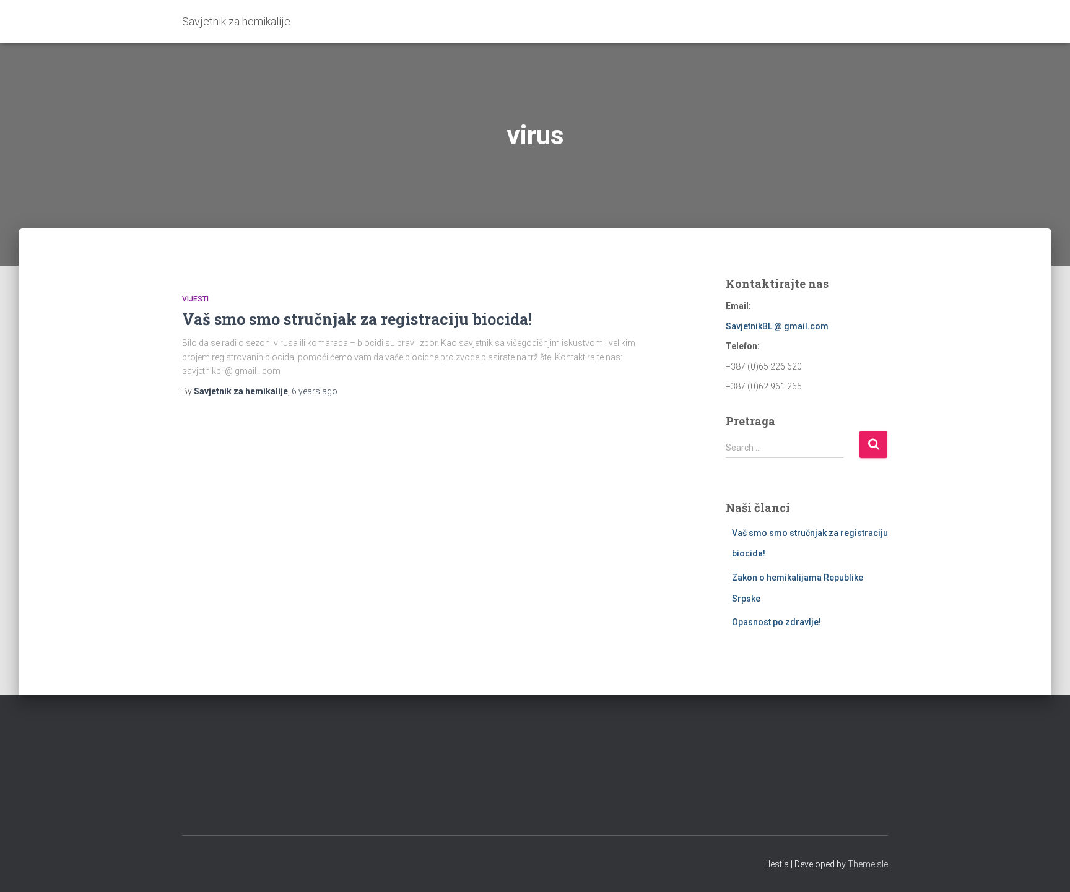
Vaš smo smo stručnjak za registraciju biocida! (357, 319)
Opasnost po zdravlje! (776, 622)
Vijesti (195, 299)
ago (314, 391)
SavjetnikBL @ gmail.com (777, 326)
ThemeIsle (868, 864)
